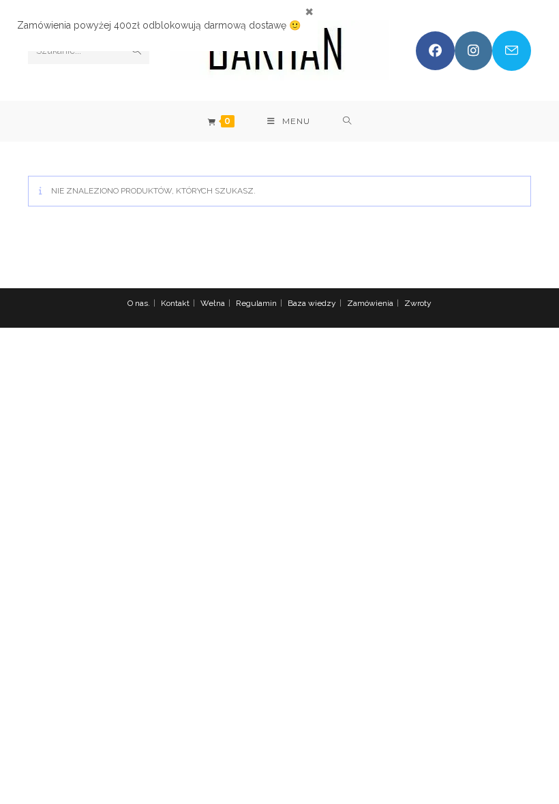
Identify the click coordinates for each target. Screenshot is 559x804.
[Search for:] (347, 121)
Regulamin (256, 303)
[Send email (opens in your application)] (511, 51)
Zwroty (418, 303)
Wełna (212, 303)
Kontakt (175, 303)
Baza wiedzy (312, 303)
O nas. (138, 303)
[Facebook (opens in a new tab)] (435, 50)
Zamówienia (370, 303)
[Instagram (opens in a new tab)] (473, 50)
